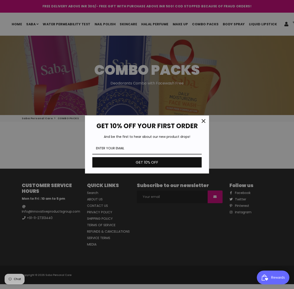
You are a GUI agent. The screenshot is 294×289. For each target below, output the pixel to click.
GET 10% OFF (147, 162)
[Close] (203, 121)
